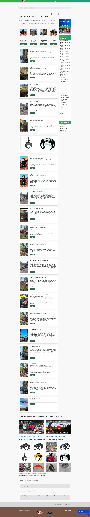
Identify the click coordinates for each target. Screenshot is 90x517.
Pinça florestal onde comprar (65, 83)
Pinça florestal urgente (64, 95)
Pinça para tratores (63, 102)
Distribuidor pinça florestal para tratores (64, 60)
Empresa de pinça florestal (64, 115)
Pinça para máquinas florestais (63, 100)
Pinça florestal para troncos (65, 91)
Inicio (39, 1)
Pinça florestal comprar (64, 81)
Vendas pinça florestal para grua (65, 110)
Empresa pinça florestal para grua (65, 63)
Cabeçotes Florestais (63, 124)
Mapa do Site (67, 504)
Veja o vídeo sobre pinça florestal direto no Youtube (55, 436)
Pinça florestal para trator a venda (65, 89)
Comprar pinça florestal (64, 40)
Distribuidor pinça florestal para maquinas (64, 57)
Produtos (47, 1)
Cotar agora (23, 44)
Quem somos (57, 1)
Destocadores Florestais (64, 128)
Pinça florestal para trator (64, 86)
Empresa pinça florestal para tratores (65, 69)
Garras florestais (63, 130)
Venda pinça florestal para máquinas (64, 107)
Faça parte (67, 1)
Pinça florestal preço (63, 93)
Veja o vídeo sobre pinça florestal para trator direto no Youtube (30, 436)
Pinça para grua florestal (64, 97)
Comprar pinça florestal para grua (65, 43)
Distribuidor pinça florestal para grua (64, 54)
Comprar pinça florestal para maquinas (65, 46)
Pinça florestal (62, 77)
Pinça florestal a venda (64, 79)
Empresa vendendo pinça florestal (64, 72)
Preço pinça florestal (63, 104)
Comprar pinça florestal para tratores (65, 49)
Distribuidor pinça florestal (64, 51)
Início (54, 504)
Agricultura (62, 126)
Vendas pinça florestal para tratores (65, 113)
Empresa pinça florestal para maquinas (65, 66)
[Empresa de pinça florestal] (23, 32)
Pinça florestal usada (63, 118)
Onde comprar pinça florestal (63, 75)
